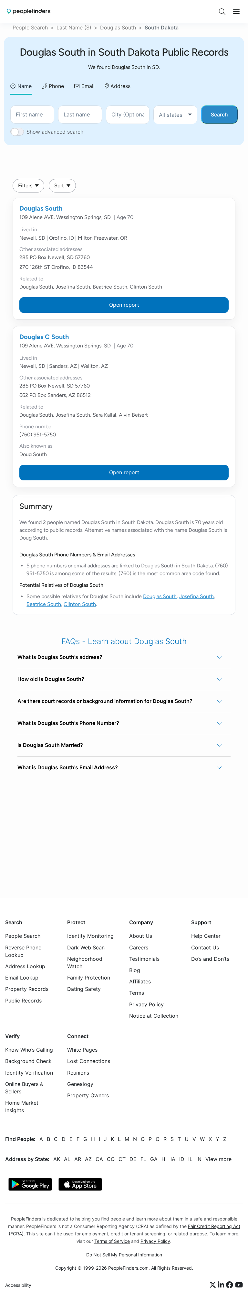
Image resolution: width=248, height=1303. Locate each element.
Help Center (206, 936)
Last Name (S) (74, 27)
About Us (140, 936)
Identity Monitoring (90, 936)
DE (133, 1158)
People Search (30, 27)
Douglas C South (44, 337)
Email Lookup (21, 977)
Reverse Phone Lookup (23, 951)
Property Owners (88, 1095)
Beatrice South (43, 604)
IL (190, 1158)
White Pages (82, 1049)
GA (154, 1158)
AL (67, 1158)
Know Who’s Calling (29, 1049)
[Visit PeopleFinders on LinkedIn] (222, 1285)
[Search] (222, 11)
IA (172, 1158)
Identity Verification (29, 1072)
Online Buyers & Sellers (24, 1088)
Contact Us (205, 947)
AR (77, 1158)
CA (99, 1158)
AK (56, 1158)
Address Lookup (25, 966)
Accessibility (18, 1285)
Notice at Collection (153, 1015)
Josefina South (196, 596)
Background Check (28, 1061)
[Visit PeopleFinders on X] (213, 1285)
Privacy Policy (146, 1004)
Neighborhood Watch (84, 962)
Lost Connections (88, 1061)
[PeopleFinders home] (28, 11)
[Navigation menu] (236, 11)
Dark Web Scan (86, 947)
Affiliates (140, 981)
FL (143, 1158)
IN (199, 1158)
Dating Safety (84, 989)
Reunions (78, 1072)
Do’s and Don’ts (210, 958)
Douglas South (118, 27)
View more (218, 1158)
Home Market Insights (21, 1106)
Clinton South (80, 604)
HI (164, 1158)
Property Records (26, 989)
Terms (136, 993)
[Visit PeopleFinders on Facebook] (230, 1285)
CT (122, 1158)
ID (181, 1158)
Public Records (23, 1000)
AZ (88, 1158)
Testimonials (144, 958)
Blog (134, 970)
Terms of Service (112, 1241)
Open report (124, 304)
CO (111, 1158)
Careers (138, 947)
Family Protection (88, 977)
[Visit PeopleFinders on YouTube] (239, 1285)
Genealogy (80, 1084)
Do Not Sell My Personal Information (124, 1254)
